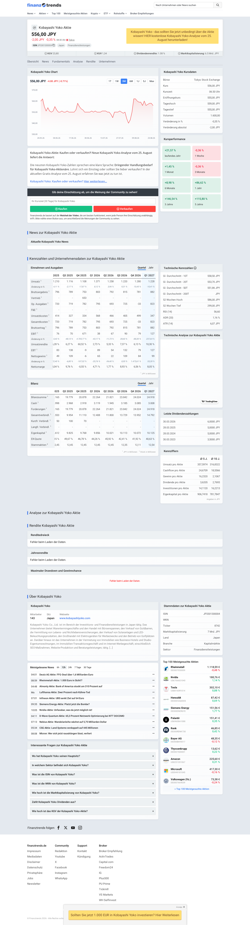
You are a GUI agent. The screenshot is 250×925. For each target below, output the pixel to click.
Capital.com (106, 862)
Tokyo (71, 40)
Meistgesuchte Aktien (75, 13)
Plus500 (104, 878)
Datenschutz (35, 867)
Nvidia (174, 677)
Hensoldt (176, 698)
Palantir (175, 718)
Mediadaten (34, 857)
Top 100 (56, 13)
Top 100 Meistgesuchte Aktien (192, 789)
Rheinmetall (177, 667)
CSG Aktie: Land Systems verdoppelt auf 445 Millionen (68, 728)
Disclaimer (33, 862)
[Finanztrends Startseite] (44, 7)
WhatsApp (61, 878)
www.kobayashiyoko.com (75, 618)
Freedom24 (106, 867)
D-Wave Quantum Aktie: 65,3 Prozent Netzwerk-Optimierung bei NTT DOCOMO (81, 716)
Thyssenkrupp (179, 749)
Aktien (42, 13)
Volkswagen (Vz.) (181, 779)
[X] (66, 827)
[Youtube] (73, 827)
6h (58, 667)
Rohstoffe (119, 13)
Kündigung (83, 857)
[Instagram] (80, 827)
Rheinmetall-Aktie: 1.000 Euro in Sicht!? (60, 680)
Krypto (94, 13)
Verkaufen (126, 209)
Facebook (61, 867)
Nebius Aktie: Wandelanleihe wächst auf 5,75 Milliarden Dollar (73, 722)
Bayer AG (176, 738)
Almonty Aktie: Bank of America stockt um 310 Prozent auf (70, 686)
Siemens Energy (180, 708)
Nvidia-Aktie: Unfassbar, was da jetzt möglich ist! (65, 710)
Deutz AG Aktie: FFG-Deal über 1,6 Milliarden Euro (66, 674)
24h (70, 667)
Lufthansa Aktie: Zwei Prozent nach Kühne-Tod (64, 692)
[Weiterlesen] (154, 674)
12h (63, 667)
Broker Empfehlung (110, 851)
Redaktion (61, 851)
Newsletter (33, 884)
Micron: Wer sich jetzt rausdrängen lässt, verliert (65, 733)
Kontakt (82, 851)
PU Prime (104, 884)
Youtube (60, 857)
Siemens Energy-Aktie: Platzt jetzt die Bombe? (64, 704)
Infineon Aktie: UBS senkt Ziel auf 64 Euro (61, 698)
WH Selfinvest (107, 900)
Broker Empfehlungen (142, 13)
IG (100, 873)
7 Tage (77, 667)
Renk (174, 728)
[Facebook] (58, 827)
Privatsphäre (35, 873)
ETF (106, 13)
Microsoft (176, 769)
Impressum (34, 851)
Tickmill (104, 889)
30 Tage (87, 667)
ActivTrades (106, 857)
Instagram (61, 873)
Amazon (175, 759)
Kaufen (62, 209)
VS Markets (106, 895)
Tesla (174, 687)
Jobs (30, 878)
